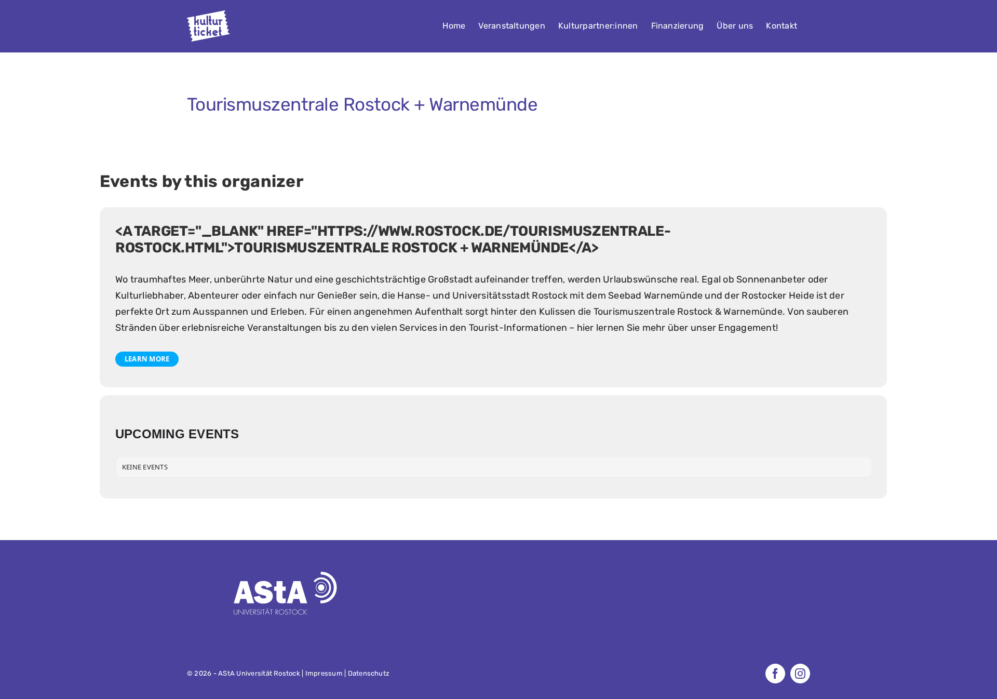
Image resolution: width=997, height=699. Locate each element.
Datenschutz (369, 673)
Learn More (147, 359)
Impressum (324, 673)
